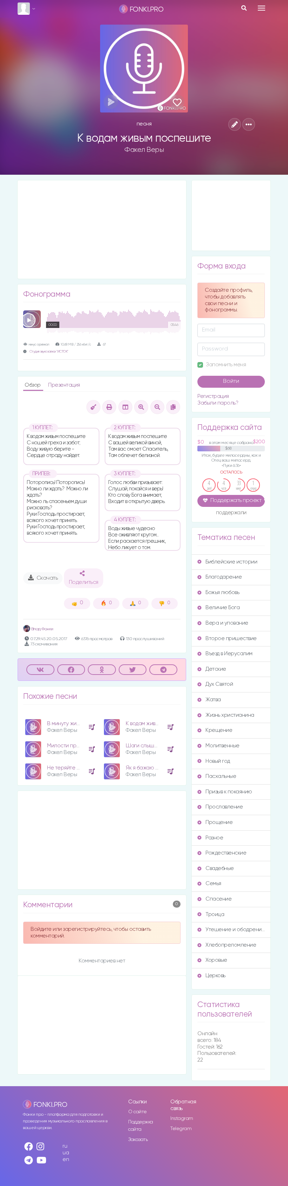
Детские (215, 669)
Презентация (64, 385)
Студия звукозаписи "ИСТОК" (49, 351)
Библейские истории (231, 562)
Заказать (138, 1139)
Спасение (218, 899)
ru (65, 1146)
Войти (231, 381)
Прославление (224, 807)
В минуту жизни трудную (76, 723)
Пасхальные (220, 776)
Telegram (180, 1128)
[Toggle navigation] (261, 8)
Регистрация (213, 396)
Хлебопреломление (230, 945)
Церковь (215, 975)
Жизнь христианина (229, 715)
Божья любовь (222, 592)
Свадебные (219, 868)
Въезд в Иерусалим (229, 653)
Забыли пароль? (217, 403)
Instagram (181, 1118)
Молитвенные (222, 745)
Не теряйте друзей (70, 768)
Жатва (213, 699)
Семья (213, 883)
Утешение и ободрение (235, 929)
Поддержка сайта (140, 1126)
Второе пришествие (231, 638)
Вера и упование (226, 623)
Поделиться (83, 582)
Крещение (218, 730)
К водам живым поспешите (159, 723)
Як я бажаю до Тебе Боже (157, 768)
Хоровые (216, 960)
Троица (214, 914)
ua (66, 1152)
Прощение (219, 822)
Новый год (217, 761)
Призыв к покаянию (228, 791)
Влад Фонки (41, 629)
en (66, 1159)
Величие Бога (222, 607)
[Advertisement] (102, 229)
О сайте (137, 1111)
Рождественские (225, 853)
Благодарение (223, 577)
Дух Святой (219, 684)
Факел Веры (144, 149)
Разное (214, 837)
